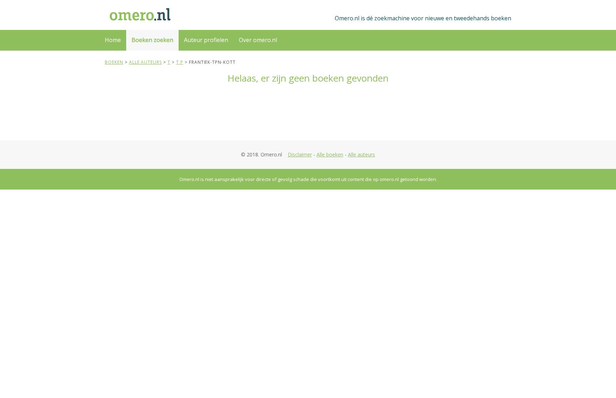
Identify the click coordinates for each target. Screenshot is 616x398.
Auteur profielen (206, 40)
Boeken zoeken (152, 40)
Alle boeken (330, 154)
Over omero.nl (258, 40)
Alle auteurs (361, 154)
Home (113, 40)
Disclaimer (300, 154)
